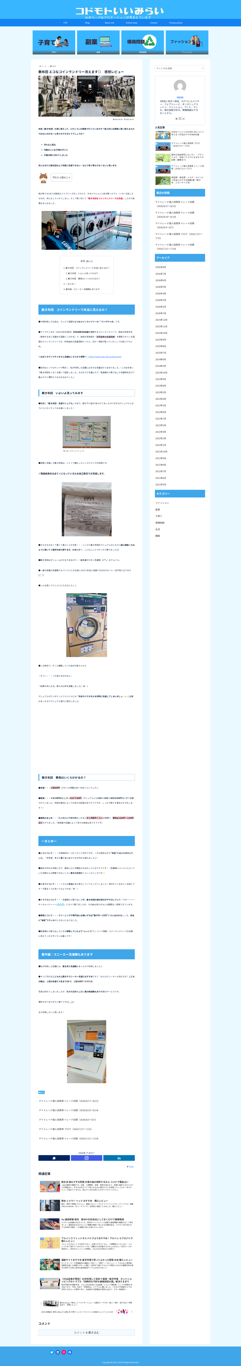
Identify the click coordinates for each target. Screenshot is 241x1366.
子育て (158, 516)
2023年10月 (161, 372)
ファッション (162, 502)
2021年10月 (161, 451)
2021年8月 (160, 464)
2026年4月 (160, 293)
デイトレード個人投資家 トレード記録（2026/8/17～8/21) (68, 1100)
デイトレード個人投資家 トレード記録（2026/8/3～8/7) (67, 1119)
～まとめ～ (71, 283)
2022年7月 (160, 418)
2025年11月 (161, 326)
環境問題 (159, 522)
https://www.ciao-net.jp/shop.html (105, 356)
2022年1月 (160, 445)
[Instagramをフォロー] (86, 1158)
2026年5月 (160, 286)
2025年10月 (161, 332)
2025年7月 (160, 352)
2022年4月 (160, 431)
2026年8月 (160, 267)
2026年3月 (160, 300)
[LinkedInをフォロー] (119, 1158)
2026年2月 (160, 306)
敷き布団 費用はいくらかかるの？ (84, 278)
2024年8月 (160, 359)
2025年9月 (160, 339)
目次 (83, 261)
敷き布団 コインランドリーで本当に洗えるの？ (88, 267)
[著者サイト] (54, 1158)
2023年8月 (160, 385)
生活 (42, 1092)
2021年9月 (160, 458)
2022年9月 (160, 412)
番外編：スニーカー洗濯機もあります (83, 289)
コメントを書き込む (87, 1332)
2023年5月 (160, 392)
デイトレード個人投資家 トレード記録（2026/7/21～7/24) (68, 1138)
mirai (180, 97)
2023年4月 (160, 398)
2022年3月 (160, 438)
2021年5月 (160, 484)
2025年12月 (161, 319)
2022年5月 (160, 425)
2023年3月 (160, 405)
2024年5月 (160, 365)
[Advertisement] (86, 741)
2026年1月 (160, 313)
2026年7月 (160, 273)
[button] (202, 68)
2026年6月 (160, 280)
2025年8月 (160, 346)
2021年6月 (160, 477)
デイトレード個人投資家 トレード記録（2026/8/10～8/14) (68, 1110)
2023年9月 (160, 379)
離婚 (157, 535)
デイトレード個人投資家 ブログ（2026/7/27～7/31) (65, 1129)
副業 (157, 509)
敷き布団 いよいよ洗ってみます (83, 273)
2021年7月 (160, 471)
